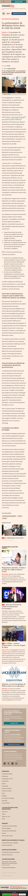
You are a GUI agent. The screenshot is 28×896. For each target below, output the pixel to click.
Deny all (15, 894)
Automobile (5, 786)
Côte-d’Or (5, 811)
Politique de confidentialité (9, 830)
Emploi (20, 516)
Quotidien (4, 800)
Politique (4, 795)
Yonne (3, 819)
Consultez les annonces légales (10, 842)
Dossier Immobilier (7, 788)
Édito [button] (8, 13)
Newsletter (18, 1)
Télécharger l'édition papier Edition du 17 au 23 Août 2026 (9, 863)
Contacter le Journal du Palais (9, 826)
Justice (4, 518)
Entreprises (5, 776)
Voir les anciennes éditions (8, 867)
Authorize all (7, 894)
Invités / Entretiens (7, 791)
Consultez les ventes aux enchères (11, 852)
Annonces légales (14, 744)
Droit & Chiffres (6, 803)
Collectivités (5, 781)
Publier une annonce (7, 845)
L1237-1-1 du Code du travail (15, 117)
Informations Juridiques (10, 19)
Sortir (3, 793)
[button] (3, 13)
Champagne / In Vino (7, 778)
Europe (4, 783)
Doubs (3, 814)
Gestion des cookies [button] (7, 835)
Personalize (22, 894)
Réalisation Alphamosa (8, 875)
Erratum (4, 833)
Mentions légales (6, 828)
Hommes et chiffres (7, 773)
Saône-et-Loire (6, 816)
